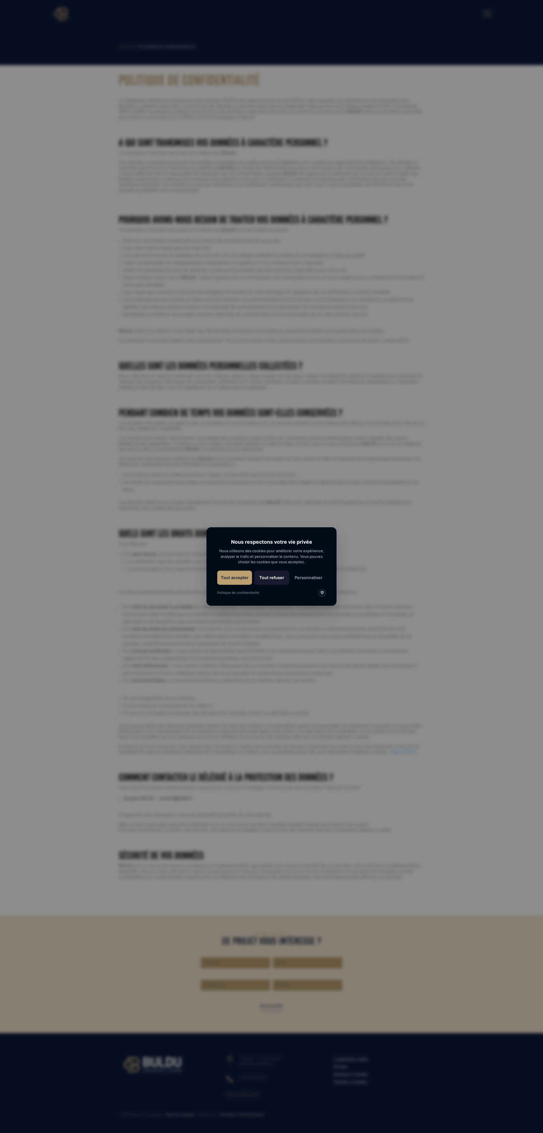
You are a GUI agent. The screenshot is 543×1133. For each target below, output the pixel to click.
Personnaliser (308, 577)
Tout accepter (235, 577)
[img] (322, 593)
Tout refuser (271, 577)
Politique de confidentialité (238, 593)
